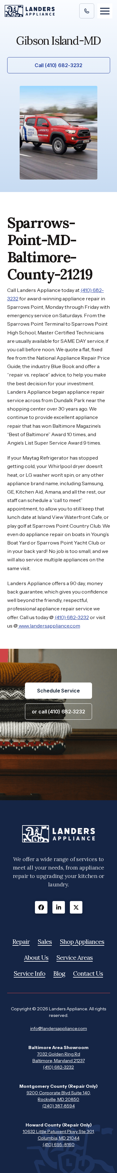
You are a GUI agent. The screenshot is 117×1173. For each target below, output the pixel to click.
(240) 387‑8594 (58, 1106)
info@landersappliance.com (58, 1028)
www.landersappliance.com (49, 626)
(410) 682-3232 (72, 617)
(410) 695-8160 (59, 1144)
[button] (104, 10)
